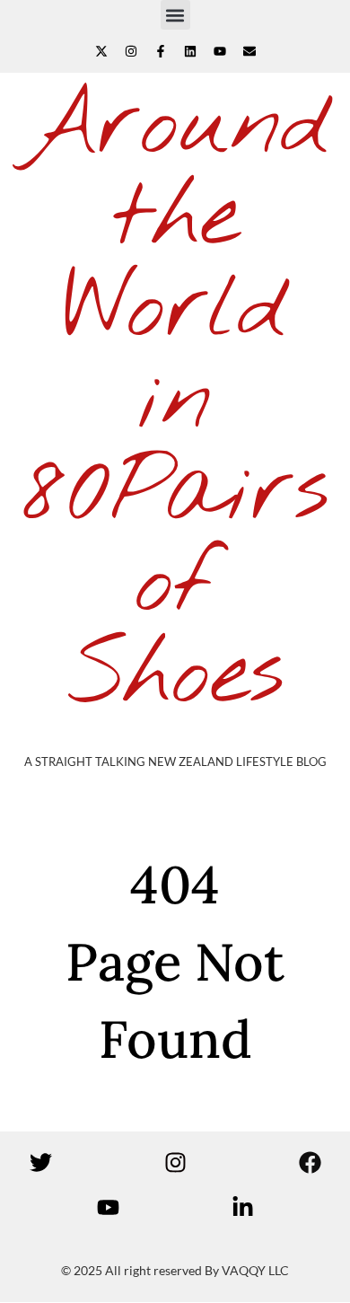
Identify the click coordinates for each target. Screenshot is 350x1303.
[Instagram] (131, 51)
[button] (175, 15)
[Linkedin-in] (242, 1207)
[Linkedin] (190, 51)
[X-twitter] (101, 51)
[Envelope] (249, 51)
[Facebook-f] (160, 51)
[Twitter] (40, 1162)
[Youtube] (219, 51)
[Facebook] (309, 1162)
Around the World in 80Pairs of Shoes (175, 402)
